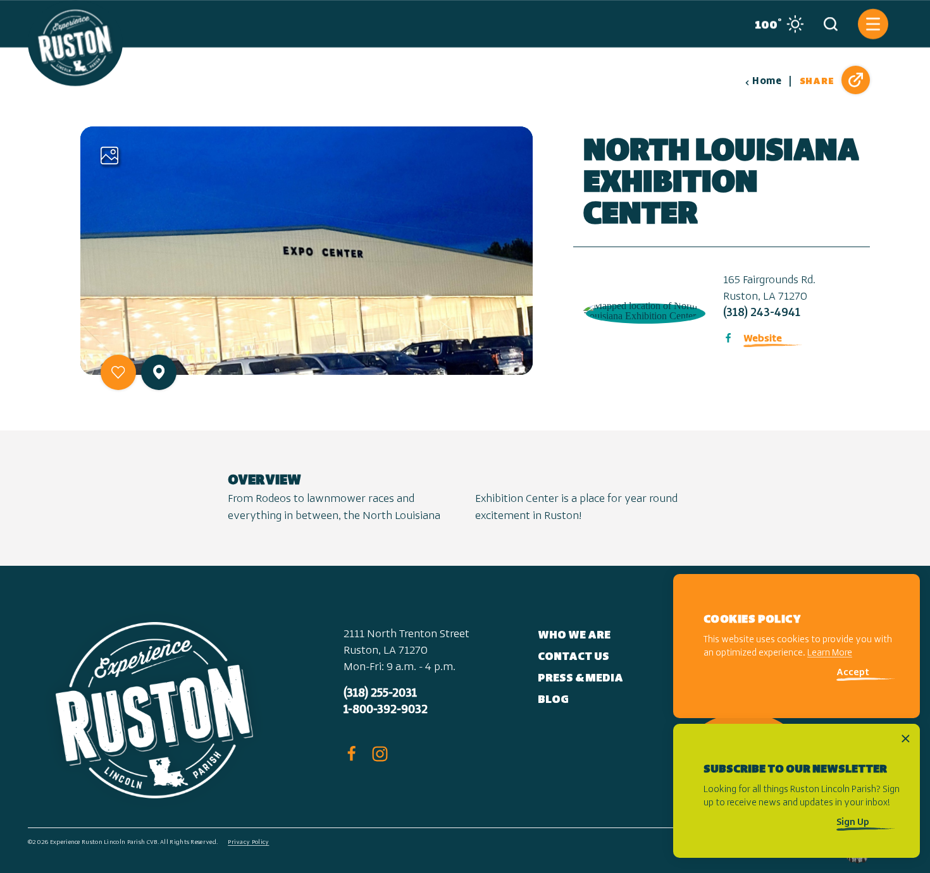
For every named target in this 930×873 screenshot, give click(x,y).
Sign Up (852, 822)
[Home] (75, 43)
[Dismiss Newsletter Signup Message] (905, 739)
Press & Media (580, 679)
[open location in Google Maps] (643, 309)
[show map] (158, 372)
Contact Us (573, 657)
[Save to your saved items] (118, 372)
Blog (553, 700)
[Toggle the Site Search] (831, 24)
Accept (852, 673)
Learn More (829, 654)
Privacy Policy (248, 842)
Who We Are (574, 636)
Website (762, 339)
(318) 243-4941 (761, 313)
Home (766, 81)
